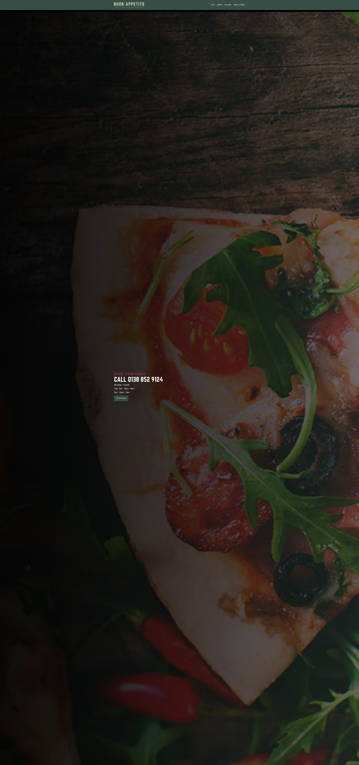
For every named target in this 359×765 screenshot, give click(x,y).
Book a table (239, 5)
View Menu (121, 398)
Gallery (227, 5)
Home (212, 5)
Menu (219, 5)
